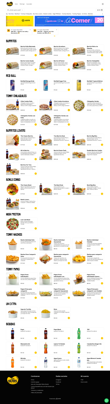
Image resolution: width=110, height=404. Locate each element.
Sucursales (29, 4)
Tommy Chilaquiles (26, 14)
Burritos (11, 14)
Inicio (16, 4)
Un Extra (84, 14)
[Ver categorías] (102, 13)
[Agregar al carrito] (36, 55)
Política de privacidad (36, 392)
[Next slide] (103, 21)
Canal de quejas (35, 382)
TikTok (57, 384)
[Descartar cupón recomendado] (30, 30)
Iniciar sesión (84, 382)
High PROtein (57, 14)
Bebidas (90, 14)
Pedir (82, 379)
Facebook (58, 382)
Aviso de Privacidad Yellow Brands (40, 384)
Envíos (32, 379)
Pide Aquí (22, 4)
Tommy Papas (76, 14)
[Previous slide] (7, 21)
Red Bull (17, 14)
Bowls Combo (47, 14)
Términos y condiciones (37, 390)
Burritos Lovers (37, 14)
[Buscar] (7, 14)
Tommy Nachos (66, 14)
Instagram (58, 379)
